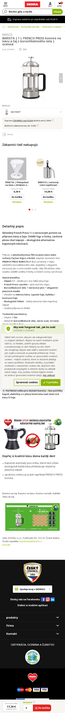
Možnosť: (6, 105)
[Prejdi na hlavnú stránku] (32, 4)
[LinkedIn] (52, 599)
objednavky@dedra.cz (30, 541)
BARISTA (7, 34)
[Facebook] (43, 599)
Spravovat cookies (27, 382)
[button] (29, 210)
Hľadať (57, 11)
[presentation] (4, 78)
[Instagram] (48, 599)
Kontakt (6, 544)
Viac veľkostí (49, 375)
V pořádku (52, 382)
